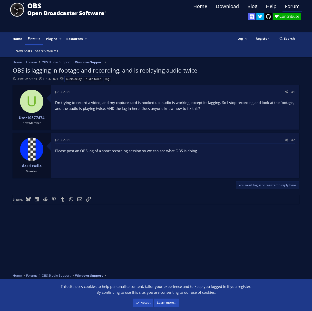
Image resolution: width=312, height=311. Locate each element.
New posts (24, 51)
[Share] (286, 92)
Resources (74, 39)
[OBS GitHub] (268, 16)
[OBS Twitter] (260, 16)
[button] (61, 39)
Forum (292, 6)
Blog (252, 6)
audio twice (93, 79)
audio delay (74, 79)
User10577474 (27, 78)
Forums (34, 38)
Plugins (51, 39)
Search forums (46, 51)
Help (271, 6)
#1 (293, 92)
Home (200, 6)
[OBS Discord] (251, 16)
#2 (293, 140)
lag (107, 79)
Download (227, 6)
